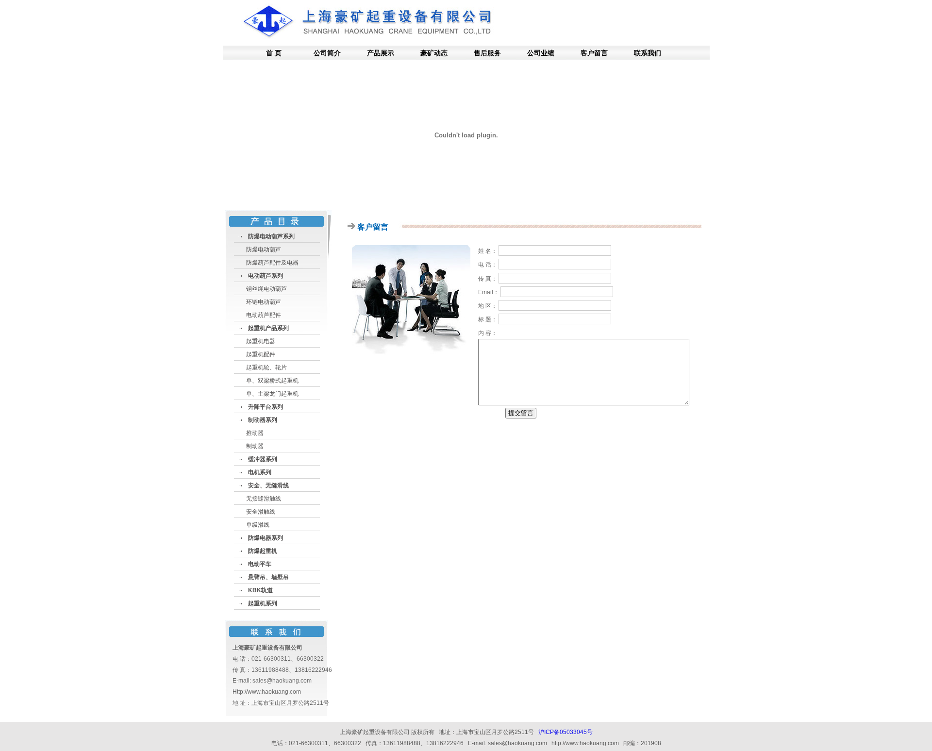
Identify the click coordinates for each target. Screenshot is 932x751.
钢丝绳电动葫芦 (266, 288)
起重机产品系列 (268, 328)
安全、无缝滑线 (268, 485)
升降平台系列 (265, 406)
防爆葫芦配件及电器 (272, 262)
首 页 (274, 53)
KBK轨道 (260, 590)
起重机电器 (260, 341)
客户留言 (594, 53)
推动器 (255, 433)
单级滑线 (257, 524)
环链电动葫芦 (263, 302)
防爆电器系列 (265, 537)
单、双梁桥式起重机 (272, 380)
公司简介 (327, 53)
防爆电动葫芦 (263, 249)
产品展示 (380, 53)
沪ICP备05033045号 (565, 732)
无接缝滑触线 (263, 498)
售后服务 (487, 53)
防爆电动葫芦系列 (271, 236)
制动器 (255, 446)
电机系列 (259, 472)
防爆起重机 (262, 551)
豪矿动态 (434, 53)
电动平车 (259, 564)
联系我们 (647, 53)
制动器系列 (262, 420)
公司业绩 (540, 53)
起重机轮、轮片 (266, 367)
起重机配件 (260, 354)
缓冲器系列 (262, 459)
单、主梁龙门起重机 (272, 393)
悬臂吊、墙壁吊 (268, 577)
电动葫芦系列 (265, 275)
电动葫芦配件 (263, 315)
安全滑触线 (260, 511)
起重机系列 (262, 603)
